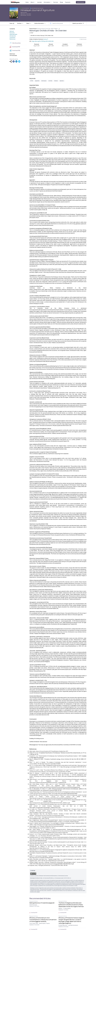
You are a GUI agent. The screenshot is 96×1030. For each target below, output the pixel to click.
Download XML (16, 50)
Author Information (39, 23)
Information (47, 2)
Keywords (12, 32)
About (32, 2)
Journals (39, 2)
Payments (67, 2)
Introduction (13, 36)
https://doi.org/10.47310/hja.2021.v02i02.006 (42, 41)
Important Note (13, 34)
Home (27, 2)
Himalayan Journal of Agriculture (37, 10)
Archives (19, 23)
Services (55, 2)
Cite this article (16, 43)
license (45, 39)
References (12, 39)
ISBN (82, 759)
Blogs (61, 2)
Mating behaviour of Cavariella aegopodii (41, 903)
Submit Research (80, 2)
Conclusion (12, 37)
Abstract (12, 31)
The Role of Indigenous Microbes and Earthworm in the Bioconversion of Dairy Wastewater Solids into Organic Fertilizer (71, 904)
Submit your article (77, 23)
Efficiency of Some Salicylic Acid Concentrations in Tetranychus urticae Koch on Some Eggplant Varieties (43, 919)
